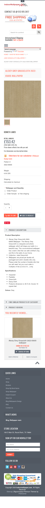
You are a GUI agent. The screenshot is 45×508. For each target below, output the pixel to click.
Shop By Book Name (17, 54)
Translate (20, 51)
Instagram (23, 466)
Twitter (7, 466)
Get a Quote (18, 39)
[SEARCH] (39, 32)
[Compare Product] (34, 26)
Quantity (7, 204)
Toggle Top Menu (22, 1)
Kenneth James (10, 132)
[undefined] (22, 117)
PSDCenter (22, 493)
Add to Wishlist (13, 357)
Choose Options (23, 351)
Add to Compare (31, 357)
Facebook (19, 466)
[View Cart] (39, 26)
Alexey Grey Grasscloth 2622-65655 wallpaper (22, 341)
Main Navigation (6, 45)
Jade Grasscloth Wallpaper (14, 58)
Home (6, 54)
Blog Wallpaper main (13, 420)
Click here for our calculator (20, 155)
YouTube (11, 466)
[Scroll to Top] (38, 363)
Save (8, 223)
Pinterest (15, 466)
